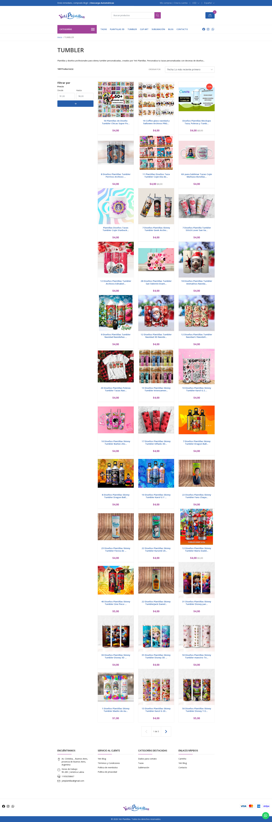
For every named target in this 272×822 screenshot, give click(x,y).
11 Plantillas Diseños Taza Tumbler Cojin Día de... (156, 175)
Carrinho (182, 758)
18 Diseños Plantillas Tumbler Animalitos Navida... (196, 282)
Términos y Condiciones (109, 763)
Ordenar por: (155, 69)
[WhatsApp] (213, 29)
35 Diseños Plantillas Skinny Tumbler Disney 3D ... (156, 656)
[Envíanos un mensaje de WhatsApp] (265, 815)
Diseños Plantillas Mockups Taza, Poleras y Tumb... (196, 122)
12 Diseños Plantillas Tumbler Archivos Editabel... (115, 282)
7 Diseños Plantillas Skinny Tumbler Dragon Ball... (197, 442)
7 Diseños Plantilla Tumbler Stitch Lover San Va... (196, 229)
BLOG (170, 29)
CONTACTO (182, 29)
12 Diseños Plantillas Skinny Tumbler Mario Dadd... (196, 549)
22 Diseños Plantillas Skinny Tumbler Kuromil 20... (156, 549)
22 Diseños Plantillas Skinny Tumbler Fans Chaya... (196, 496)
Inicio (59, 37)
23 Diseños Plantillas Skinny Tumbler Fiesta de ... (115, 549)
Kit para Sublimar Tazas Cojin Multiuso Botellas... (196, 175)
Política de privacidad (107, 772)
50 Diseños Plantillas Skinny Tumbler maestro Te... (196, 656)
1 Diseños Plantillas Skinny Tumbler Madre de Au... (115, 709)
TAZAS (103, 29)
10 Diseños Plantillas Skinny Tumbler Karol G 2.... (196, 389)
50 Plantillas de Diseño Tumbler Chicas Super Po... (116, 122)
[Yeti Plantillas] (71, 15)
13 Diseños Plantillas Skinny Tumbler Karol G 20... (156, 709)
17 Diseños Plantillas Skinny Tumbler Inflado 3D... (156, 442)
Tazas (141, 763)
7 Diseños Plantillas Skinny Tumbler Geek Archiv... (156, 229)
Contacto (182, 767)
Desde (60, 90)
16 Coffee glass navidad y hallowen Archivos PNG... (156, 122)
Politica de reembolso (108, 767)
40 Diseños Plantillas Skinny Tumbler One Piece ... (115, 602)
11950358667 (68, 776)
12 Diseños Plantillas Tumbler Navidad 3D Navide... (156, 335)
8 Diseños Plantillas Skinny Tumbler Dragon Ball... (115, 496)
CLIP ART (144, 29)
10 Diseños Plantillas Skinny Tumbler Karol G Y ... (156, 496)
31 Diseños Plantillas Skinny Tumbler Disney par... (196, 602)
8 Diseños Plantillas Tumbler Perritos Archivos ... (115, 175)
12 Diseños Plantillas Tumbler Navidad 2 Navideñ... (196, 335)
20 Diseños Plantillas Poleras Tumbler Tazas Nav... (116, 389)
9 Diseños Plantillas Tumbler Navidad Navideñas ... (115, 335)
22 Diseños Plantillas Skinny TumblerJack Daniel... (156, 602)
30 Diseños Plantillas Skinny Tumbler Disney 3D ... (115, 656)
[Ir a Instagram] (208, 29)
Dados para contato (147, 758)
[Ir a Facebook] (203, 29)
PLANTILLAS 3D (117, 29)
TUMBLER (132, 29)
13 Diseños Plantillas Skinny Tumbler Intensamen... (156, 389)
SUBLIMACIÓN (158, 29)
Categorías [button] (66, 29)
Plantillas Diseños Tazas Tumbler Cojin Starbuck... (116, 229)
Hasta (79, 90)
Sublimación (143, 767)
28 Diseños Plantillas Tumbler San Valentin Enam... (156, 282)
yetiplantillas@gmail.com (73, 780)
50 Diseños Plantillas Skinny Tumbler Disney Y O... (196, 709)
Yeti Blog (102, 758)
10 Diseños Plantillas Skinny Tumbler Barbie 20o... (115, 442)
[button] (195, 3)
